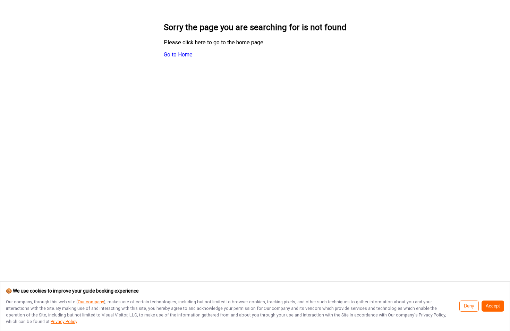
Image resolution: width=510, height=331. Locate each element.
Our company (91, 301)
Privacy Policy (64, 321)
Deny (469, 306)
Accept (493, 306)
